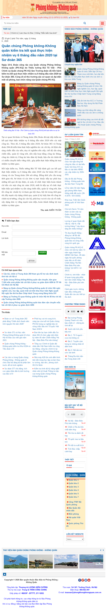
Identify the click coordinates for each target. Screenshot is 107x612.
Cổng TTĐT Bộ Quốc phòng (73, 503)
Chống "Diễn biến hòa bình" (46, 33)
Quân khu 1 (74, 480)
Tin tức (7, 33)
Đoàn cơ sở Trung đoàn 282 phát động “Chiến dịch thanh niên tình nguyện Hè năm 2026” (16, 321)
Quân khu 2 (74, 483)
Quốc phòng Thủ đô (74, 524)
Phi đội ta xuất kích (76, 445)
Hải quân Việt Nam (73, 518)
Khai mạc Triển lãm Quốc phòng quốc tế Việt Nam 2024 (75, 202)
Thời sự (7, 29)
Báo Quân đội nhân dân (73, 509)
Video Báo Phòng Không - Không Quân (84, 29)
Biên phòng (74, 514)
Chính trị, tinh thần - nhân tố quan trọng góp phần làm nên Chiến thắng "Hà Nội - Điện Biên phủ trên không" (75, 280)
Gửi (32, 260)
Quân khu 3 (74, 487)
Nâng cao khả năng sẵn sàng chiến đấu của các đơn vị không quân (90, 112)
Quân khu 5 (74, 494)
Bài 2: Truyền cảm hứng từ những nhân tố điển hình (74, 344)
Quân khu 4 (74, 490)
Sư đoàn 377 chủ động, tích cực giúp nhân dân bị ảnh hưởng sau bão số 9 (16, 371)
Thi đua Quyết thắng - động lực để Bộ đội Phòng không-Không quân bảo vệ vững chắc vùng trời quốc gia (74, 238)
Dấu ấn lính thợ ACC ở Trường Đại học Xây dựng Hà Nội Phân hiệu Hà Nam (90, 103)
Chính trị (14, 33)
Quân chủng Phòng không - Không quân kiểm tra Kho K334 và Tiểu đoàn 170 (16, 346)
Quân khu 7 (74, 497)
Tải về (83, 423)
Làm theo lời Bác (26, 33)
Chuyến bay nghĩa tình (73, 65)
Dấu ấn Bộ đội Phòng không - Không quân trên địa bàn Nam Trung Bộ (75, 181)
